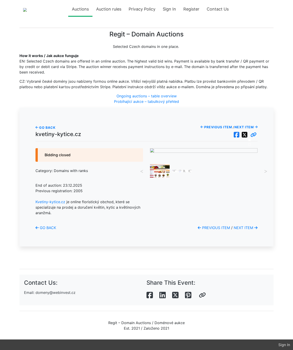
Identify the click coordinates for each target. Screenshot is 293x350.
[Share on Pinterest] (188, 295)
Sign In (169, 9)
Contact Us (218, 9)
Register (191, 9)
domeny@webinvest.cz (55, 292)
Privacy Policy (142, 9)
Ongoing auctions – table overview (147, 96)
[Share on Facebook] (149, 295)
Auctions (80, 9)
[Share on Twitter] (175, 295)
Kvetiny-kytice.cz (50, 202)
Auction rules (108, 9)
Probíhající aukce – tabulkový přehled (146, 101)
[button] (254, 135)
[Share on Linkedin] (162, 295)
